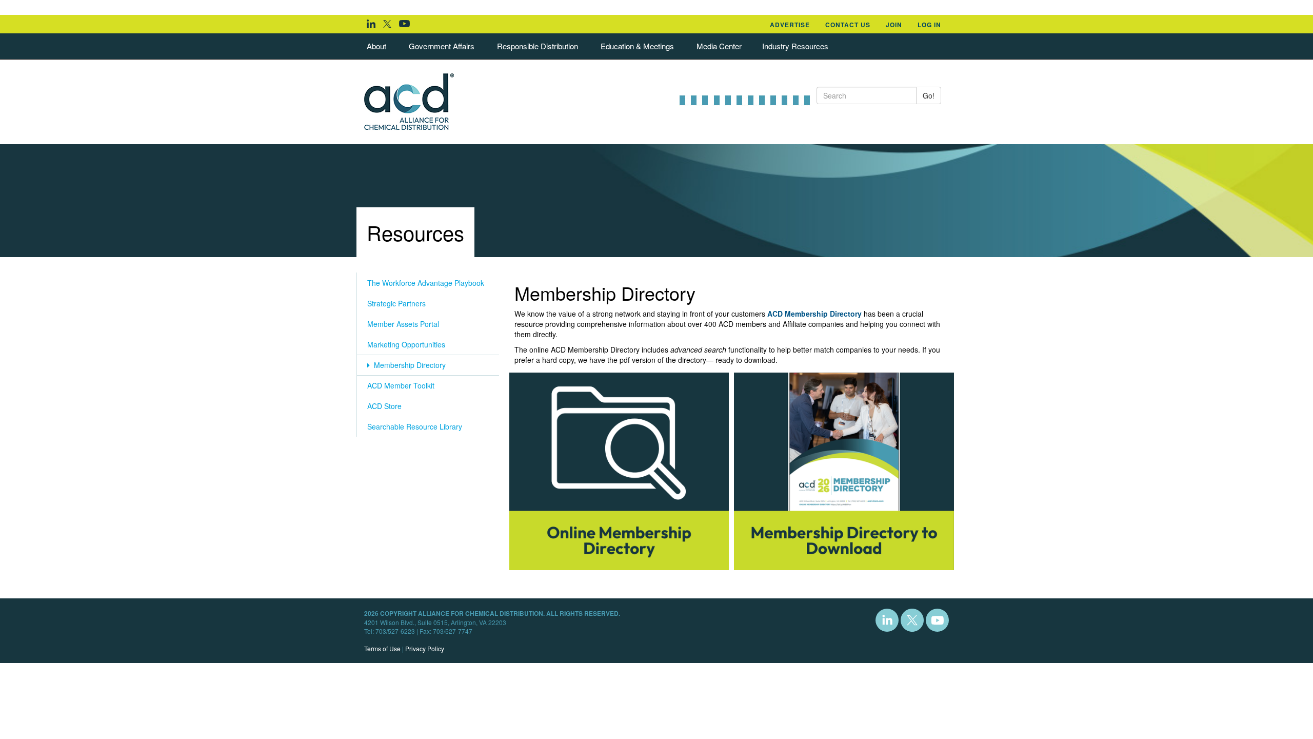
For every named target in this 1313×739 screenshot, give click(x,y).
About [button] (376, 46)
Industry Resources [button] (795, 46)
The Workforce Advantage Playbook (425, 283)
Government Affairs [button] (441, 46)
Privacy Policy (424, 648)
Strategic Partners (396, 303)
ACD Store (384, 406)
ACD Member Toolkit (400, 385)
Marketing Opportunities (406, 344)
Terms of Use (382, 648)
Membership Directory (408, 365)
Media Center (719, 46)
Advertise (790, 24)
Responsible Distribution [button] (537, 46)
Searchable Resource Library (414, 426)
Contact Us (847, 24)
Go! (928, 95)
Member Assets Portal (403, 324)
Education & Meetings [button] (637, 46)
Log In (929, 24)
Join (894, 24)
